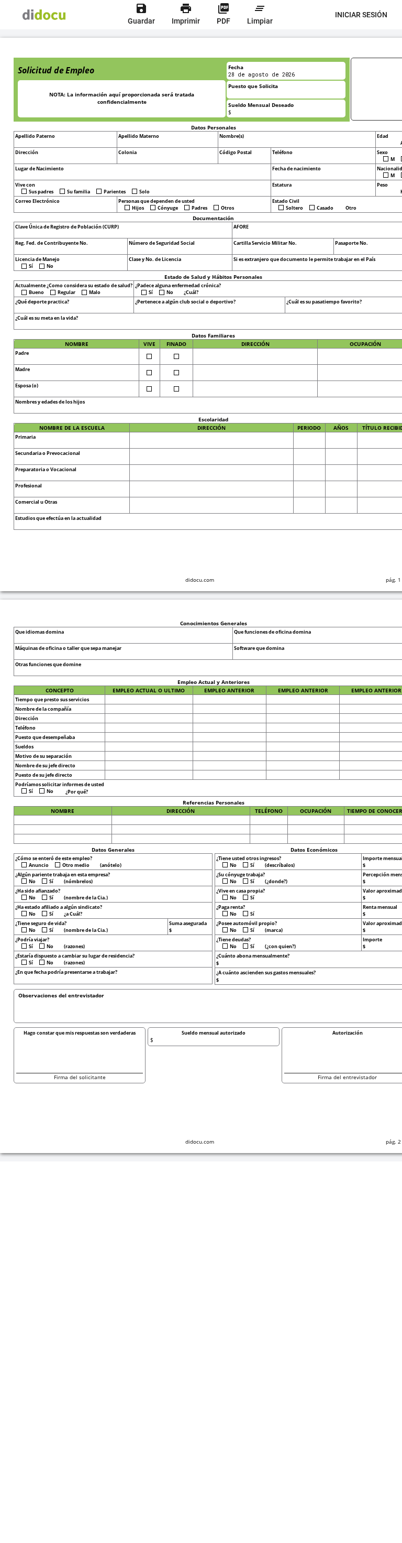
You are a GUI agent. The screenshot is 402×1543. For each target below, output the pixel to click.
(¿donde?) (276, 881)
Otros (227, 207)
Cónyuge (168, 207)
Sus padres (41, 191)
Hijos (138, 207)
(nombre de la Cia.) (86, 897)
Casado (325, 207)
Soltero (294, 207)
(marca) (274, 930)
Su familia (78, 191)
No (50, 266)
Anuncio (39, 865)
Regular (66, 292)
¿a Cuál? (73, 913)
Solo (144, 191)
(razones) (75, 946)
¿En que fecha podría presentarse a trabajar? (66, 972)
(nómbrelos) (79, 881)
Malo (94, 292)
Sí (31, 266)
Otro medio (76, 865)
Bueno (36, 292)
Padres (199, 207)
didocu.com (199, 579)
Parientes (115, 191)
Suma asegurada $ (188, 926)
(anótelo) (111, 865)
